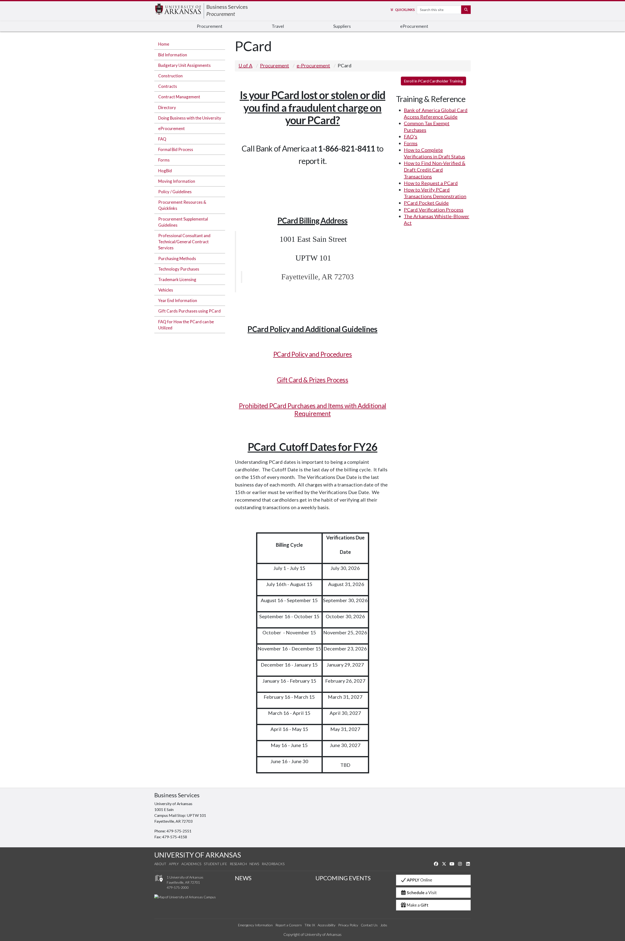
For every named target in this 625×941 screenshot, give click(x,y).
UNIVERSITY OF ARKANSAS (197, 855)
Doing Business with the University (189, 118)
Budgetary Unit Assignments (184, 65)
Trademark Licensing (177, 279)
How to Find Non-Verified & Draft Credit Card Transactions (434, 169)
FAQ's (410, 136)
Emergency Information (255, 925)
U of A (245, 65)
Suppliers (342, 26)
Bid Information (172, 54)
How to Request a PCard (431, 183)
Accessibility (326, 925)
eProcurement (171, 128)
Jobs (383, 925)
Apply (174, 864)
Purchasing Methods (177, 258)
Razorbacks (273, 864)
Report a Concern (288, 925)
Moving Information (176, 181)
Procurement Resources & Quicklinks (182, 205)
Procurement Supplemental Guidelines (183, 222)
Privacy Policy (348, 925)
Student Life (215, 864)
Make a (417, 905)
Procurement (220, 13)
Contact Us (369, 925)
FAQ (162, 139)
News (254, 864)
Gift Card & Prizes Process (312, 380)
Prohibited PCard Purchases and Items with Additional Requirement (312, 409)
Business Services (227, 6)
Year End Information (177, 300)
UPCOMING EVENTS (343, 877)
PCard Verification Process (433, 209)
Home (163, 44)
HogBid (165, 170)
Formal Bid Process (175, 149)
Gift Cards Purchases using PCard (189, 311)
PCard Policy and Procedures (312, 354)
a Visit (422, 892)
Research (238, 864)
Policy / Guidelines (175, 191)
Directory (167, 107)
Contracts (167, 86)
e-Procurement (313, 65)
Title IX (309, 925)
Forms (164, 159)
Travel (278, 26)
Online (419, 879)
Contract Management (179, 96)
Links (405, 10)
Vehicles (165, 290)
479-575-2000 (178, 887)
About (160, 864)
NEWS (243, 877)
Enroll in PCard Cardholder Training (433, 81)
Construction (170, 75)
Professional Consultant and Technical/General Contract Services (184, 241)
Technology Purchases (178, 269)
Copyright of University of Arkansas (312, 934)
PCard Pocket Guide (426, 203)
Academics (191, 864)
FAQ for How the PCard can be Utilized (186, 324)
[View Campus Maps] (158, 883)
